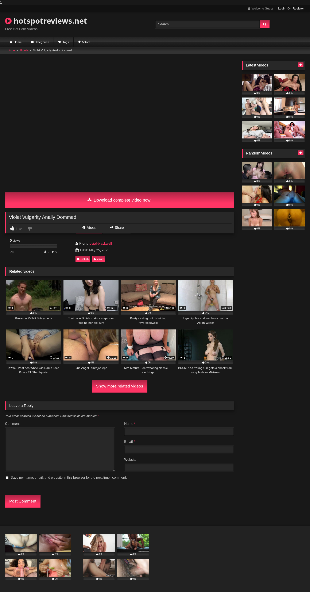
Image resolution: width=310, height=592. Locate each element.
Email (129, 441)
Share (119, 227)
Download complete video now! (122, 200)
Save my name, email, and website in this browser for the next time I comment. (69, 477)
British (24, 50)
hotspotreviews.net (49, 21)
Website (130, 459)
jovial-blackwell (100, 243)
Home (18, 42)
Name (129, 423)
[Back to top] (297, 580)
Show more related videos (119, 386)
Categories (42, 42)
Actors (86, 42)
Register (298, 8)
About (91, 227)
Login (282, 8)
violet (100, 259)
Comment (12, 423)
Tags (66, 42)
